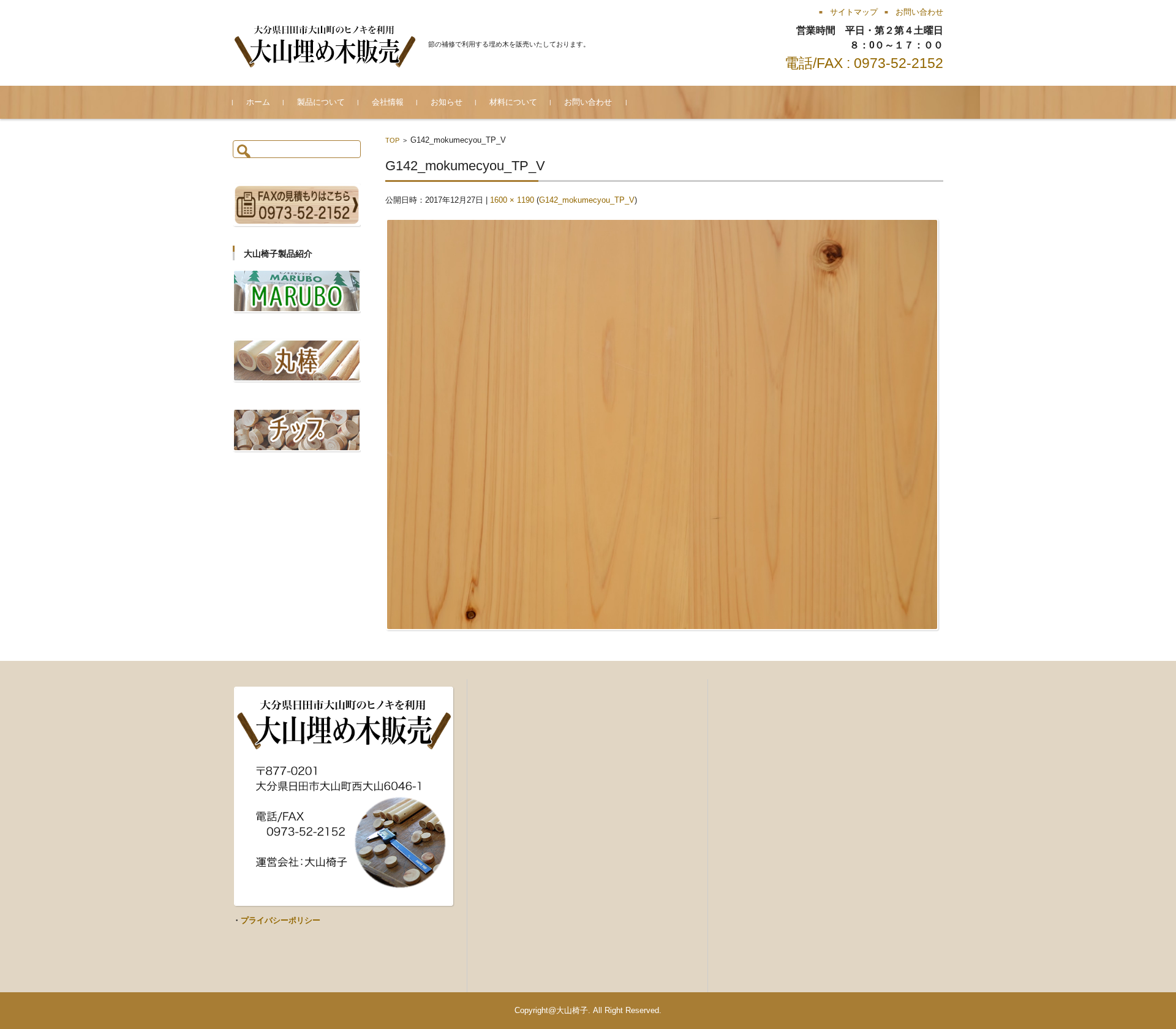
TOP (392, 140)
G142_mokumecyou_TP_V (587, 200)
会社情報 (388, 102)
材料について (513, 102)
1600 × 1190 (512, 200)
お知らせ (446, 102)
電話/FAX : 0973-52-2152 (864, 63)
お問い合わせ (588, 102)
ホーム (258, 102)
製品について (321, 102)
